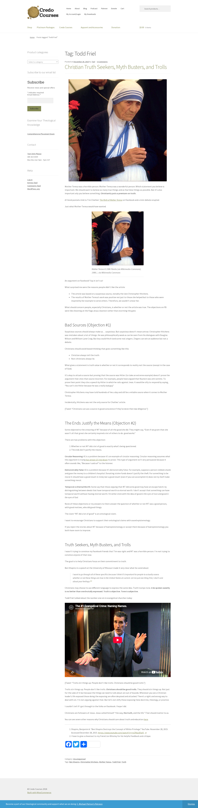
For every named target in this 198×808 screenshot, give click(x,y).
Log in (29, 180)
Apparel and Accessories (92, 27)
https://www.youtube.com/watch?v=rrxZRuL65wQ (121, 732)
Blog (85, 8)
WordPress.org (33, 189)
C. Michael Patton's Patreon (90, 804)
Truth (123, 762)
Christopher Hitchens (89, 762)
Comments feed (34, 186)
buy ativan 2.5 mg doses (97, 459)
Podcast (94, 8)
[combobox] (42, 62)
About (77, 8)
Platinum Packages (46, 27)
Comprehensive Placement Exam (41, 134)
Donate (114, 8)
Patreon (104, 8)
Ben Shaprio (74, 762)
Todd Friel (116, 762)
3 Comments (102, 61)
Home (68, 8)
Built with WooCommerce (39, 792)
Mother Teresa (105, 762)
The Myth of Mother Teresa (111, 200)
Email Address (34, 95)
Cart (122, 8)
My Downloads (90, 14)
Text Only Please (34, 154)
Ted (93, 61)
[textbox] (42, 62)
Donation (115, 27)
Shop (29, 27)
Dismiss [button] (191, 804)
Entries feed (32, 182)
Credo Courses (65, 27)
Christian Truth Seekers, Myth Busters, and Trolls (116, 66)
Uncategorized (79, 759)
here (146, 719)
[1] (91, 581)
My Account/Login (73, 14)
